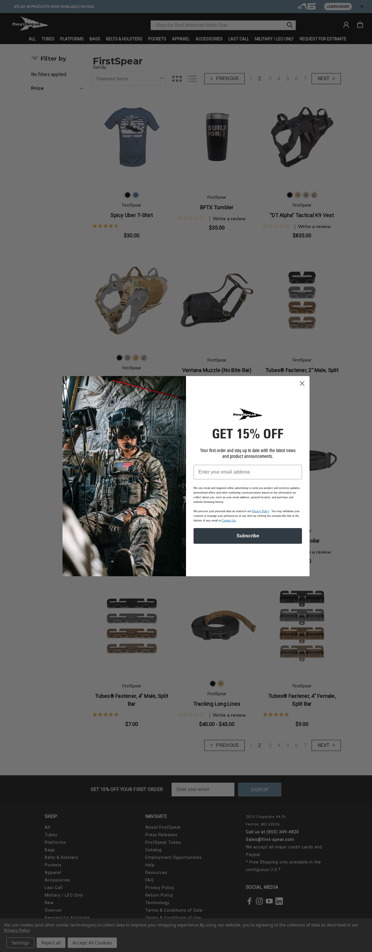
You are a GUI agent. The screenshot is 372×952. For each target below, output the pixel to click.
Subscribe (248, 535)
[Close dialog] (302, 383)
